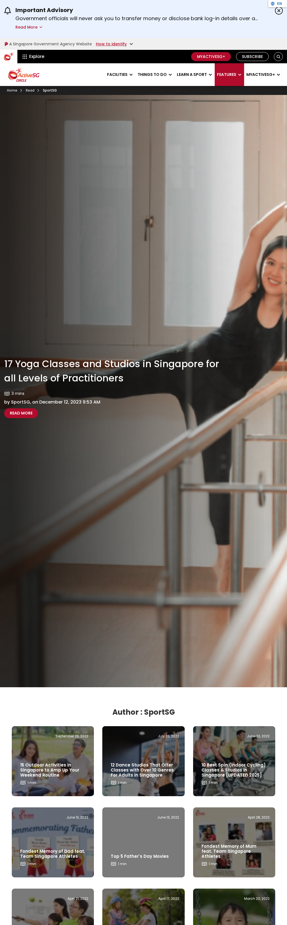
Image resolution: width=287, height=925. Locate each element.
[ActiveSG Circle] (23, 75)
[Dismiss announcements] (279, 11)
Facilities (117, 74)
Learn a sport (192, 74)
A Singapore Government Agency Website (50, 43)
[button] (278, 57)
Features (226, 74)
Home (12, 90)
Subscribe (252, 56)
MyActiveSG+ (211, 56)
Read (30, 90)
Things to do (152, 74)
